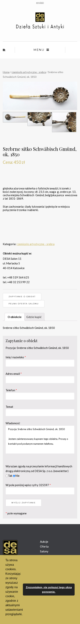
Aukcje (44, 541)
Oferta (44, 546)
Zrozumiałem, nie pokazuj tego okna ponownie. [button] (49, 589)
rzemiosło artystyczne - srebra (29, 72)
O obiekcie (15, 317)
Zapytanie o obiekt (22, 296)
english (40, 2)
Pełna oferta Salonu (24, 303)
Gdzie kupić (33, 317)
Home (6, 72)
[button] (6, 619)
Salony (44, 551)
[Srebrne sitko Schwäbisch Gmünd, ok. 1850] (40, 96)
